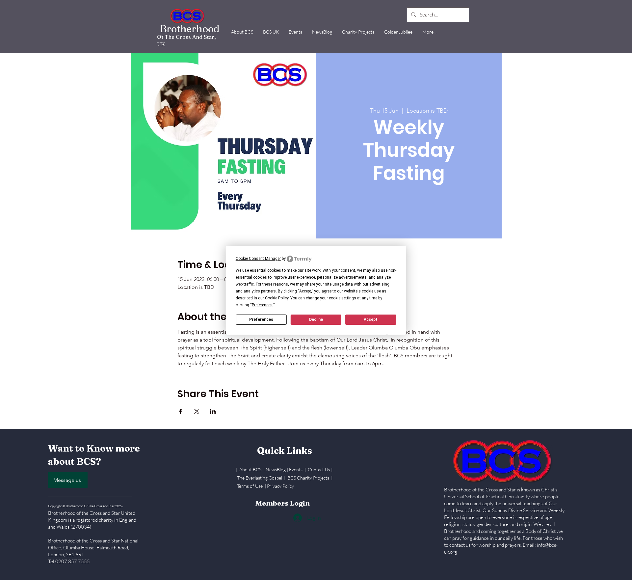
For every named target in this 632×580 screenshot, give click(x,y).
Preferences (261, 319)
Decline (316, 319)
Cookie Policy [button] (276, 298)
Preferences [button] (262, 305)
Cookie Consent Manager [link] (258, 258)
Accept (371, 319)
